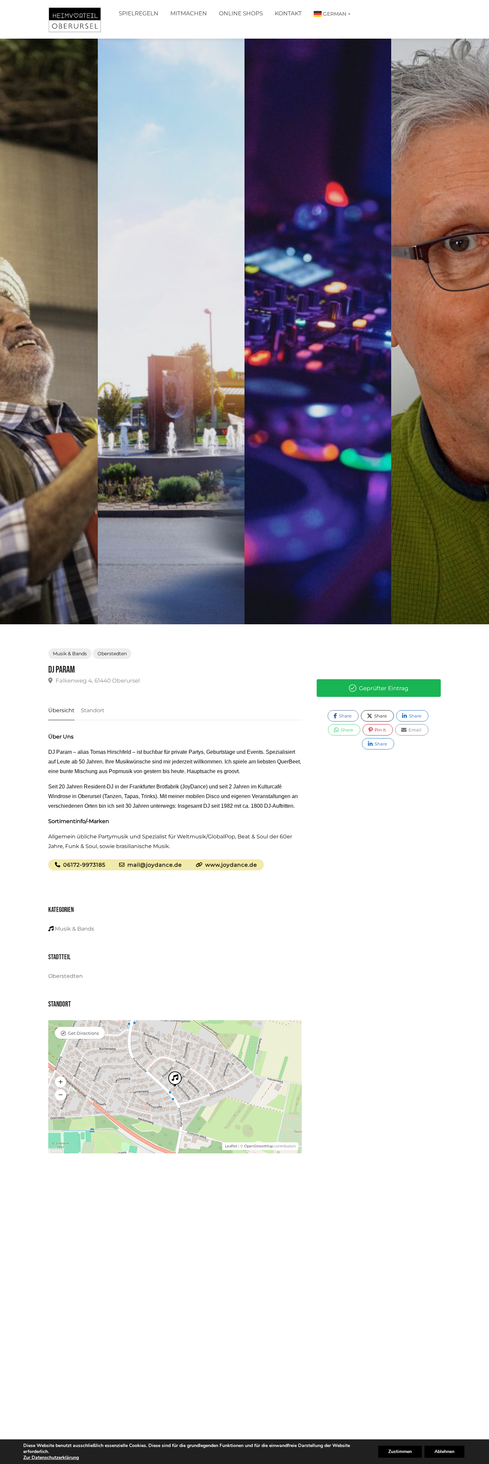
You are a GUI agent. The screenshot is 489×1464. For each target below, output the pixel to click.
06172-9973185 (83, 865)
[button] (60, 1082)
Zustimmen (400, 1451)
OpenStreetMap (258, 1146)
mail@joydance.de (154, 865)
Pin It (380, 729)
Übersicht (61, 710)
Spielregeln (138, 13)
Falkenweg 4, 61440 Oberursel (97, 680)
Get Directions (83, 1033)
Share (345, 716)
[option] (317, 331)
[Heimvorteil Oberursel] (74, 21)
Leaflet (231, 1146)
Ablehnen (444, 1451)
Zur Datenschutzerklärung (51, 1457)
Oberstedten (112, 654)
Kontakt (288, 13)
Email (414, 729)
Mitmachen (188, 13)
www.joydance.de (230, 865)
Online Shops (241, 13)
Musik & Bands (70, 654)
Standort (92, 710)
